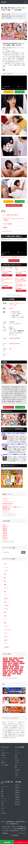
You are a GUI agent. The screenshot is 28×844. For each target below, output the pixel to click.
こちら (15, 334)
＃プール (11, 666)
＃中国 (14, 673)
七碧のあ (5, 535)
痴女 (5, 622)
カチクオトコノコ (7, 505)
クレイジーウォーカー (8, 501)
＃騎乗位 (11, 672)
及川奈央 (5, 539)
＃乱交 (10, 658)
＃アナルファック (6, 661)
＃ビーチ (17, 666)
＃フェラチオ (11, 659)
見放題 (3, 762)
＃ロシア (5, 673)
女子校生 (6, 605)
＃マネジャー (19, 661)
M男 (5, 574)
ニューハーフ (7, 629)
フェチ (5, 567)
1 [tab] (2, 426)
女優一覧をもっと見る (8, 541)
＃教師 (8, 670)
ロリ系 (5, 609)
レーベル (3, 757)
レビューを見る (20, 91)
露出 (5, 612)
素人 (5, 591)
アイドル (6, 588)
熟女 (5, 577)
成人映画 (6, 647)
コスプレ (6, 626)
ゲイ (5, 595)
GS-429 (11, 308)
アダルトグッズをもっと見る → (14, 295)
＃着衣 (4, 670)
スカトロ (6, 570)
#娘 (3, 69)
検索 (23, 552)
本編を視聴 (7, 842)
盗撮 (5, 584)
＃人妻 (17, 659)
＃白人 (8, 675)
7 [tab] (15, 426)
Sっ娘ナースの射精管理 (7, 271)
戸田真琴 (5, 533)
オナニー (6, 636)
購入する (7, 275)
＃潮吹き (10, 663)
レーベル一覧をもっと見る (9, 514)
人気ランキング (5, 753)
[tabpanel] (6, 419)
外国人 (5, 640)
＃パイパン (16, 663)
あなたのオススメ (7, 231)
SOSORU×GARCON (14, 343)
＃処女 (22, 666)
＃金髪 (21, 672)
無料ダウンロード (8, 407)
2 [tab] (4, 426)
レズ (5, 619)
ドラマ (5, 633)
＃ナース (13, 661)
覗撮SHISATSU (7, 508)
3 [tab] (6, 426)
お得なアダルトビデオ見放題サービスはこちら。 (13, 257)
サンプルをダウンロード (21, 842)
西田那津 (5, 530)
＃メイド (20, 670)
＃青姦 (9, 665)
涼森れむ (5, 528)
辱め (5, 581)
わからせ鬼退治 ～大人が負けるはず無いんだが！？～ (21, 286)
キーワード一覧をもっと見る (9, 678)
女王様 (5, 598)
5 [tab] (10, 426)
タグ (2, 760)
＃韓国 (9, 673)
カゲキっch (5, 498)
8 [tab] (17, 426)
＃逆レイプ (5, 672)
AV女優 (3, 755)
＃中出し (5, 663)
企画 (10, 348)
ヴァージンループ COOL (21, 271)
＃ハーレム (22, 663)
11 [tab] (23, 426)
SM (5, 563)
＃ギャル (5, 665)
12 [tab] (26, 426)
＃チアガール (14, 670)
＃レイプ (15, 658)
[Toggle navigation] (25, 2)
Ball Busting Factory (8, 503)
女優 (5, 615)
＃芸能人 (11, 668)
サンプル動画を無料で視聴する (11, 215)
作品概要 (5, 227)
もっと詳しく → (8, 91)
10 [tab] (21, 426)
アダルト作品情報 (7, 224)
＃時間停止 (5, 658)
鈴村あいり (5, 526)
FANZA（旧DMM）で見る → (14, 205)
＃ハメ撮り (5, 668)
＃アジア (19, 673)
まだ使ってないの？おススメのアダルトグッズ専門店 (13, 219)
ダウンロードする (14, 260)
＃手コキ (16, 672)
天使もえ (5, 532)
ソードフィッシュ (7, 512)
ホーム (3, 750)
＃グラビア (17, 668)
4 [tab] (8, 426)
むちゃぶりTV (6, 510)
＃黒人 (4, 675)
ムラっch (5, 500)
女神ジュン (5, 525)
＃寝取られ (21, 658)
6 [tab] (13, 426)
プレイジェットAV (13, 833)
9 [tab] (19, 426)
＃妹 (21, 668)
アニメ (5, 643)
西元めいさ (5, 537)
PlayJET (3, 2)
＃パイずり (5, 659)
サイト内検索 (4, 765)
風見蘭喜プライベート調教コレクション (13, 507)
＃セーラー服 (5, 666)
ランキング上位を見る (15, 323)
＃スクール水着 (16, 665)
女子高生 (17, 770)
